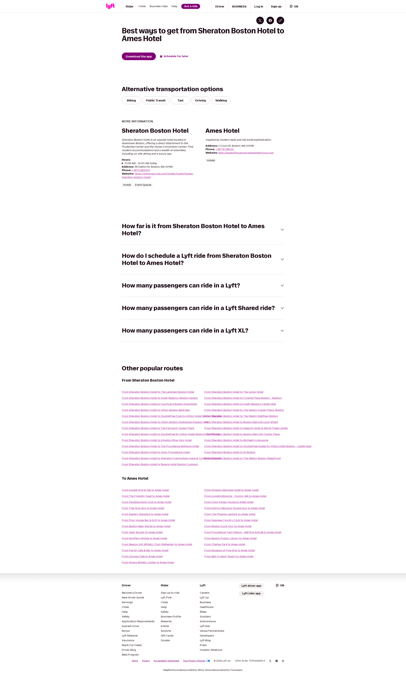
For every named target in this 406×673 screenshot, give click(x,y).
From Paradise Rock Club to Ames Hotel (146, 502)
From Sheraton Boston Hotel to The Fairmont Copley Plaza (158, 428)
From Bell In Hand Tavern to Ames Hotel (228, 556)
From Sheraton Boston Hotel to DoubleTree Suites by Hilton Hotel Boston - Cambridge (257, 446)
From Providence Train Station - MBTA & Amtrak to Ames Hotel (242, 532)
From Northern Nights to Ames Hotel (144, 538)
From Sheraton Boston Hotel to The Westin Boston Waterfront (242, 458)
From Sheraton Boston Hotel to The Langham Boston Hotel (158, 392)
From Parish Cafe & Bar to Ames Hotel (145, 550)
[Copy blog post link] (280, 20)
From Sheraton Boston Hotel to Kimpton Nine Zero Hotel (157, 440)
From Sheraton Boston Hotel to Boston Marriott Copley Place (242, 434)
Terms (134, 660)
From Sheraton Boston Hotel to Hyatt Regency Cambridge (240, 404)
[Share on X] (260, 20)
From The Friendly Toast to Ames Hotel (146, 496)
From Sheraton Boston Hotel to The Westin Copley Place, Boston (244, 410)
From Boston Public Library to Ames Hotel (230, 538)
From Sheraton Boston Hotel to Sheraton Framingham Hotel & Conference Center (172, 458)
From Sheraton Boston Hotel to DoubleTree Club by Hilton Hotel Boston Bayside (171, 416)
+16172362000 (141, 170)
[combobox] (293, 6)
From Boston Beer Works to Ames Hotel (146, 526)
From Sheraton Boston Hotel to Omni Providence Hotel (156, 452)
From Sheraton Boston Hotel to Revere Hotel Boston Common (160, 464)
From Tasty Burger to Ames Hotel (142, 532)
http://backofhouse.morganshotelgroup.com (246, 153)
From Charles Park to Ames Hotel (224, 544)
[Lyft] (110, 6)
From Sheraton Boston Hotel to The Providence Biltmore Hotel (160, 446)
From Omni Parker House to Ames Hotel (229, 502)
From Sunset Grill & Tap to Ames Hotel (145, 490)
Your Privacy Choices (194, 660)
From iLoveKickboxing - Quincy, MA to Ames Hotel (235, 496)
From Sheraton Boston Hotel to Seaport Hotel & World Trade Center (246, 428)
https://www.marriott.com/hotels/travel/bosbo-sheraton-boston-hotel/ (158, 175)
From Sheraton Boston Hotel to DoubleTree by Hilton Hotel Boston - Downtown (171, 434)
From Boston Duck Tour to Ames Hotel (228, 526)
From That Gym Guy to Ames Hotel (143, 508)
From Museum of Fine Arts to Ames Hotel (229, 550)
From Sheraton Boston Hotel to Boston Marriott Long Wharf (241, 422)
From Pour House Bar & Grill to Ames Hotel (148, 520)
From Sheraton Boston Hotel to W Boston (229, 452)
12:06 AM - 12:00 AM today (140, 163)
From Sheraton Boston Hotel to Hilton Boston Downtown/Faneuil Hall (165, 422)
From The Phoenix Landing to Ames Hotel (229, 514)
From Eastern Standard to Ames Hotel (145, 514)
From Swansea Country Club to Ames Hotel (231, 520)
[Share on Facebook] (270, 20)
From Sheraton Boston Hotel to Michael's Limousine (236, 440)
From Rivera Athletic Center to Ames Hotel (148, 562)
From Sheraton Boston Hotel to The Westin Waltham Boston (241, 416)
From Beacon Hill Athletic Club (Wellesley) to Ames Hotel (157, 544)
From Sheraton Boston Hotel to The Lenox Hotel (233, 392)
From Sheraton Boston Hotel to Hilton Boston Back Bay (156, 410)
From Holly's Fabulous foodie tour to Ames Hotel (234, 508)
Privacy (146, 660)
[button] (203, 230)
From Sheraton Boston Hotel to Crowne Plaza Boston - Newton (243, 398)
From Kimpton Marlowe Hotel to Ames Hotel (231, 490)
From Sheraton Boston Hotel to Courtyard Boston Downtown (159, 404)
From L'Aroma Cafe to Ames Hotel (142, 556)
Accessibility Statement (166, 660)
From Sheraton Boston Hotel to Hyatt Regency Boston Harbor (160, 398)
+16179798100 (225, 149)
